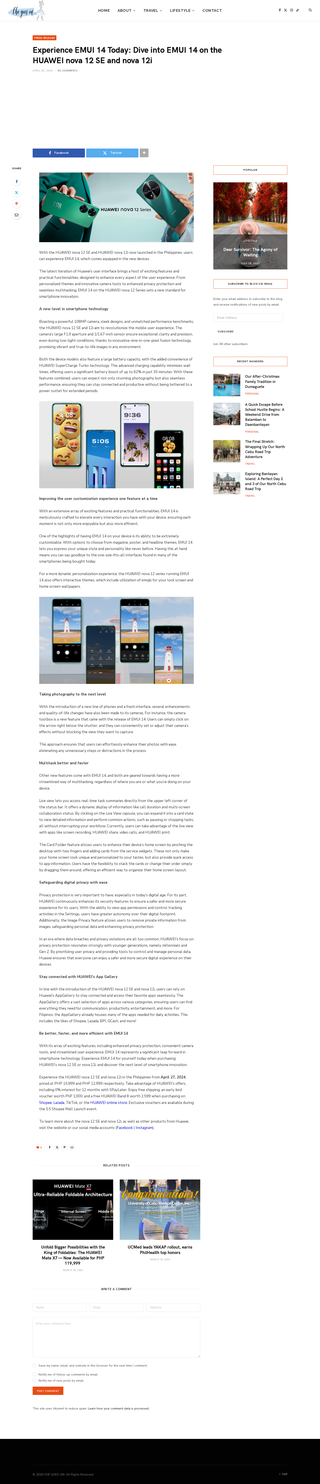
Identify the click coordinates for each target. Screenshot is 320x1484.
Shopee (45, 1102)
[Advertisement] (160, 110)
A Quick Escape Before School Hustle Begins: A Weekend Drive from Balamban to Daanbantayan (264, 414)
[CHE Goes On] (27, 10)
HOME (104, 10)
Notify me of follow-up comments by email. (68, 1374)
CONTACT (212, 10)
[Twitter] (16, 192)
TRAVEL (150, 10)
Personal (252, 393)
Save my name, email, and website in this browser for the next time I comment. (93, 1366)
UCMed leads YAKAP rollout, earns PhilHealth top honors (160, 1249)
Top (284, 1474)
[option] (250, 225)
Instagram (144, 1127)
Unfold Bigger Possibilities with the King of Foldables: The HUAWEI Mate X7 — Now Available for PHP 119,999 (73, 1255)
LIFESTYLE (180, 10)
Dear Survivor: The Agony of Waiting (250, 251)
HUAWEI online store (108, 1102)
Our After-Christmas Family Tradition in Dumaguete (262, 381)
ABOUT (124, 10)
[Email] (16, 214)
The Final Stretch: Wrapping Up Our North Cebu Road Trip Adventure (265, 449)
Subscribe (226, 331)
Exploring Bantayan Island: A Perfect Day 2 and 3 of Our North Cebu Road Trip (265, 481)
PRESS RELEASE (44, 37)
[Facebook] (16, 181)
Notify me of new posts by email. (61, 1381)
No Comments (67, 70)
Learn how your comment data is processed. (118, 1408)
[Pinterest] (16, 203)
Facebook (125, 1127)
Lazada (58, 1102)
